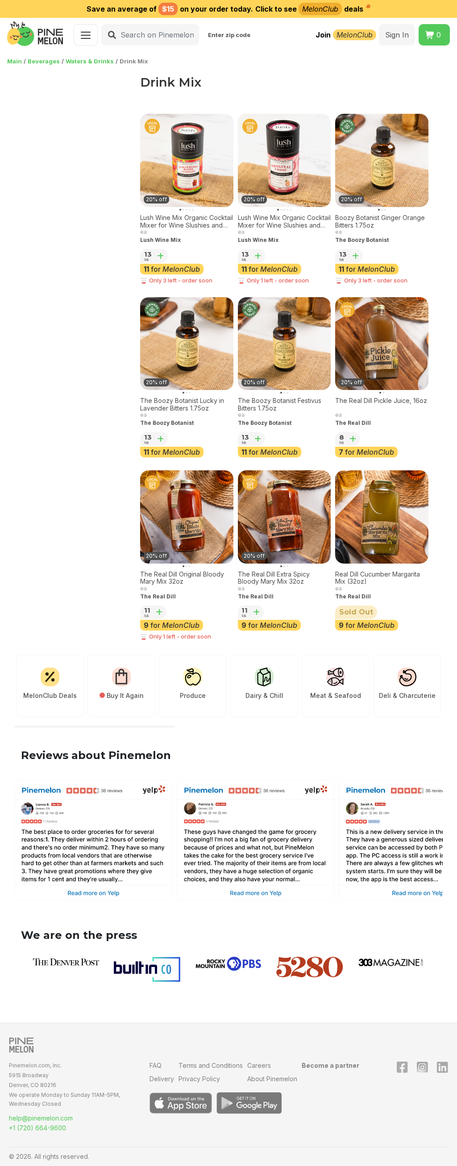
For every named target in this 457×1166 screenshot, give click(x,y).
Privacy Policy (199, 1079)
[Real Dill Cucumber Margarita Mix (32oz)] (381, 517)
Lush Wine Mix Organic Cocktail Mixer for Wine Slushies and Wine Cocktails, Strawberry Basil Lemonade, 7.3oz (186, 221)
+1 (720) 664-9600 (37, 1128)
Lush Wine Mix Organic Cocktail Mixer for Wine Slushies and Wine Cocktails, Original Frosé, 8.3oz (284, 221)
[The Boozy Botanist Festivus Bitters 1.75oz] (284, 343)
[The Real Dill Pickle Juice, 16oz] (381, 343)
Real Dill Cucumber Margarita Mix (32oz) (377, 578)
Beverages (44, 61)
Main (14, 61)
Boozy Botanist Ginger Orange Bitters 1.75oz (380, 221)
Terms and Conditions (211, 1065)
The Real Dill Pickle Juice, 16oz (381, 400)
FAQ (156, 1065)
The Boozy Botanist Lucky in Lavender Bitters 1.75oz (182, 404)
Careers (259, 1065)
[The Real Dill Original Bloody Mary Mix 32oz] (186, 517)
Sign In (397, 34)
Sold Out (356, 612)
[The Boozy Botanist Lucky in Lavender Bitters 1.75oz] (186, 343)
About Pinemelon (272, 1079)
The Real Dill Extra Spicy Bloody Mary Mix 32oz (274, 578)
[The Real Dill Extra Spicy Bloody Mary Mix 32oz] (284, 517)
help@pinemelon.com (41, 1118)
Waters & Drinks (90, 61)
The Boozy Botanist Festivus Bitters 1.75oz (279, 404)
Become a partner (330, 1065)
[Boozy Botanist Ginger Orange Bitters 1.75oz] (381, 160)
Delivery (162, 1079)
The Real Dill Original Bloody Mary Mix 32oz (182, 578)
